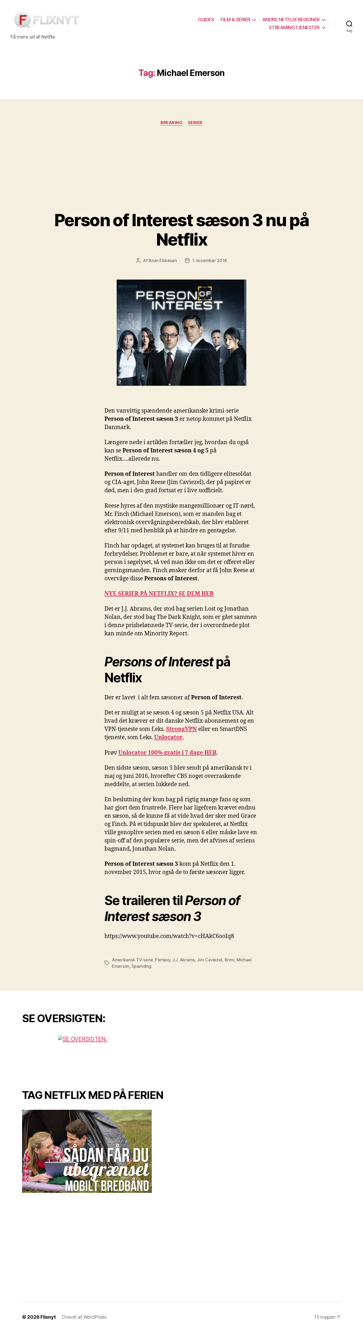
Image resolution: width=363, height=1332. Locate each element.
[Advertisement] (181, 171)
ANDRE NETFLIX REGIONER (291, 19)
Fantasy (162, 959)
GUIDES (206, 19)
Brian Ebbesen (163, 260)
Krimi (229, 959)
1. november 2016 (209, 260)
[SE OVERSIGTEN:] (98, 1055)
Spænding (141, 966)
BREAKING (171, 122)
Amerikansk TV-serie (132, 959)
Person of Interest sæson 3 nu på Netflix (181, 230)
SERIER (195, 122)
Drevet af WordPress (84, 1317)
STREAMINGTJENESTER (294, 27)
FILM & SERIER (235, 19)
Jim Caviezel (209, 959)
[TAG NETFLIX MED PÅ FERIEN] (98, 1151)
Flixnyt (48, 1317)
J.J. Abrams (183, 959)
